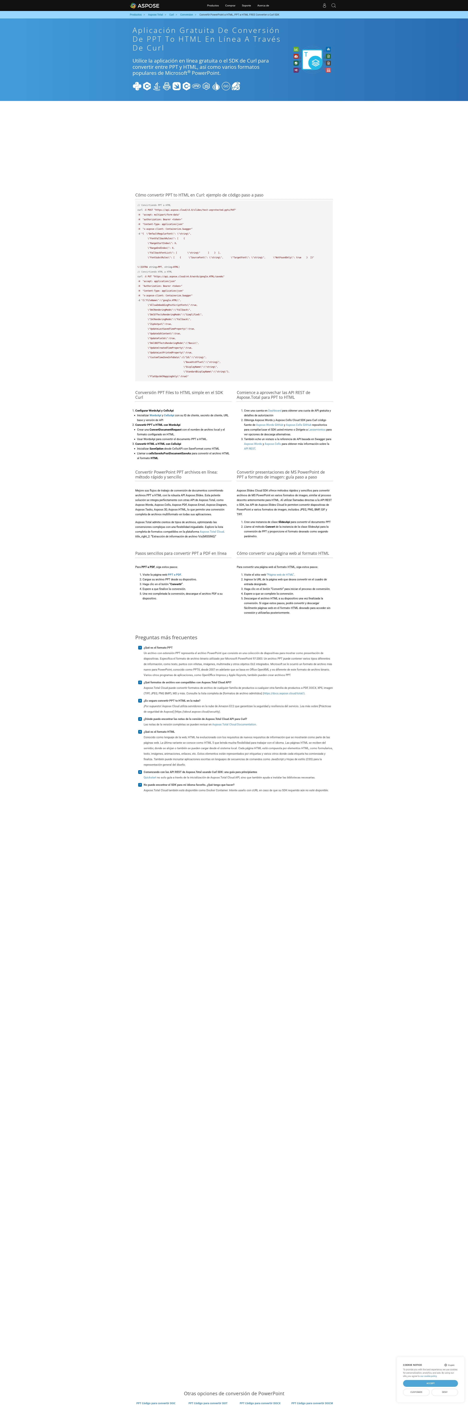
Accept (431, 1383)
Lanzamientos (317, 429)
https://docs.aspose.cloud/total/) (284, 693)
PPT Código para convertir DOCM (312, 1403)
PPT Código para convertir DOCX (260, 1403)
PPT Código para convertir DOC (156, 1403)
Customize (416, 1392)
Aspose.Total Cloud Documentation (234, 724)
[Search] (333, 5)
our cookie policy (428, 1376)
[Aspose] (145, 5)
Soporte (246, 5)
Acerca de (263, 5)
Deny (445, 1392)
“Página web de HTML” (280, 574)
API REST (249, 448)
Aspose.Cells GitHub (298, 425)
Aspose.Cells (273, 444)
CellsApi (169, 415)
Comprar (230, 5)
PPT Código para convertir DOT (207, 1403)
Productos (213, 5)
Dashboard (274, 410)
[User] (324, 5)
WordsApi (155, 415)
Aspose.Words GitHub (269, 425)
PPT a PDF (174, 574)
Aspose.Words (253, 444)
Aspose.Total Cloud (212, 531)
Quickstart (150, 777)
